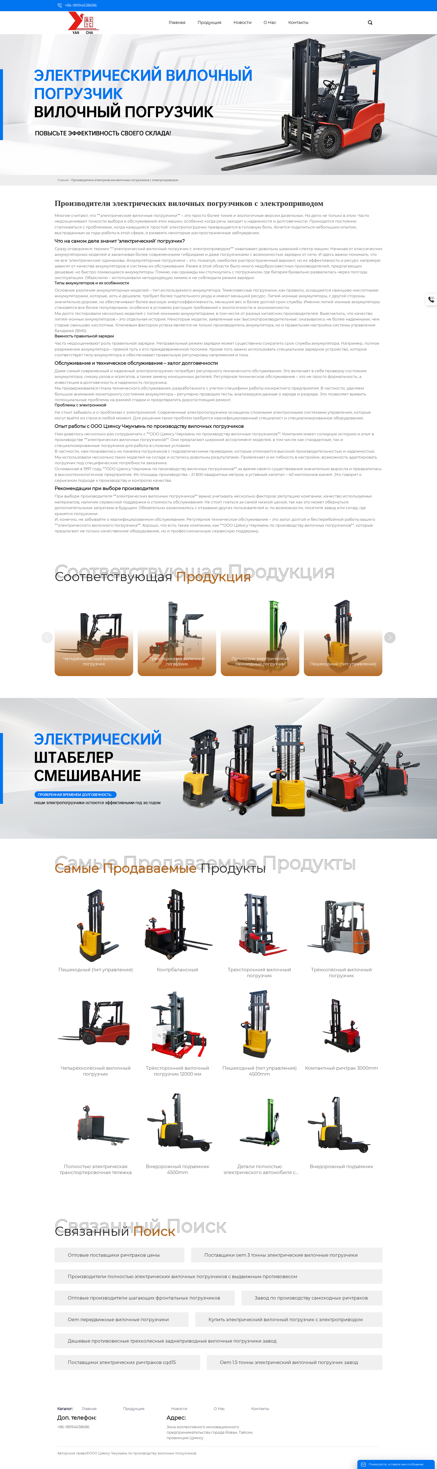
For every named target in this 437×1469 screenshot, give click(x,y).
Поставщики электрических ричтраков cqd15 (122, 1362)
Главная (63, 180)
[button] (390, 637)
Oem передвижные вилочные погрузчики (118, 1319)
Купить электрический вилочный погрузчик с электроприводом (285, 1319)
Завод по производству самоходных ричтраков (311, 1298)
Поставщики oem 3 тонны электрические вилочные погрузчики (281, 1255)
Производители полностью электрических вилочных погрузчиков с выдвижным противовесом (182, 1276)
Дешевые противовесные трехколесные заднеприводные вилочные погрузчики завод (172, 1341)
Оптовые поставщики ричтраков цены (114, 1255)
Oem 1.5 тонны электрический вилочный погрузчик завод (289, 1362)
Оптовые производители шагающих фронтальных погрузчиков (144, 1298)
